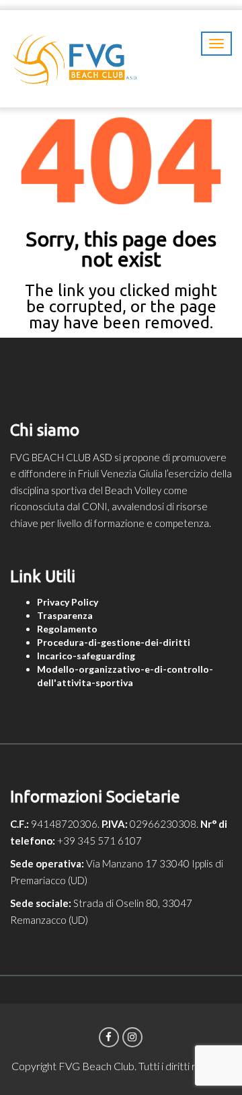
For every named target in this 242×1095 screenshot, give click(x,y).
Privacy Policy (67, 602)
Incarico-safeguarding (86, 655)
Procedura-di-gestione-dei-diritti (113, 642)
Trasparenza (65, 615)
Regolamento (67, 628)
